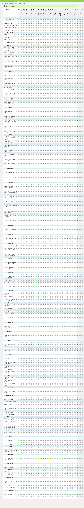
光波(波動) (10, 429)
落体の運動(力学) (10, 272)
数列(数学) (10, 107)
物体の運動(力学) (10, 256)
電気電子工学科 (18, 3)
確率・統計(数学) (10, 243)
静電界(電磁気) (11, 454)
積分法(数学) (11, 182)
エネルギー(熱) (11, 387)
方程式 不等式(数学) (11, 32)
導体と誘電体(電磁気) (11, 463)
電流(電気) (10, 446)
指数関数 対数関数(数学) (10, 54)
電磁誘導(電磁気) (10, 490)
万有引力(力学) (11, 340)
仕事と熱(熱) (11, 375)
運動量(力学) (11, 322)
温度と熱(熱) (11, 365)
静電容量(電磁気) (10, 469)
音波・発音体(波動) (10, 416)
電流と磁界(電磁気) (10, 477)
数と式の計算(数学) (10, 17)
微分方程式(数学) (10, 234)
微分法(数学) (11, 152)
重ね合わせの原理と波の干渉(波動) (11, 401)
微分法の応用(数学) (10, 168)
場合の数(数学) (11, 100)
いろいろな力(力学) (10, 279)
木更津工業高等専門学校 (9, 3)
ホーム (3, 3)
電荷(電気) (10, 436)
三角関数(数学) (11, 71)
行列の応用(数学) (10, 143)
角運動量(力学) (11, 347)
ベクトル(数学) (11, 118)
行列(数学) (10, 134)
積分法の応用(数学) (10, 194)
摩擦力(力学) (11, 302)
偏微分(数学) (11, 213)
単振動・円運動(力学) (11, 331)
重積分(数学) (11, 225)
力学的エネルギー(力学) (11, 310)
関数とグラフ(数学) (10, 45)
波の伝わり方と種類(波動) (10, 395)
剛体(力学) (10, 354)
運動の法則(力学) (10, 290)
